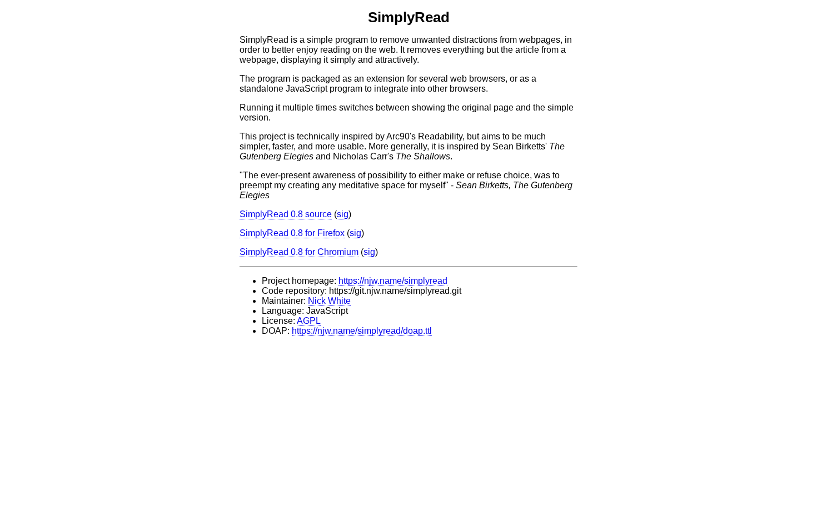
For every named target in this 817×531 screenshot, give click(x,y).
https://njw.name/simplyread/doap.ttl (362, 330)
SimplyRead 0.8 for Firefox (292, 233)
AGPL (309, 320)
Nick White (329, 300)
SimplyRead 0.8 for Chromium (299, 252)
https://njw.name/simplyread (392, 280)
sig (342, 214)
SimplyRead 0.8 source (286, 214)
